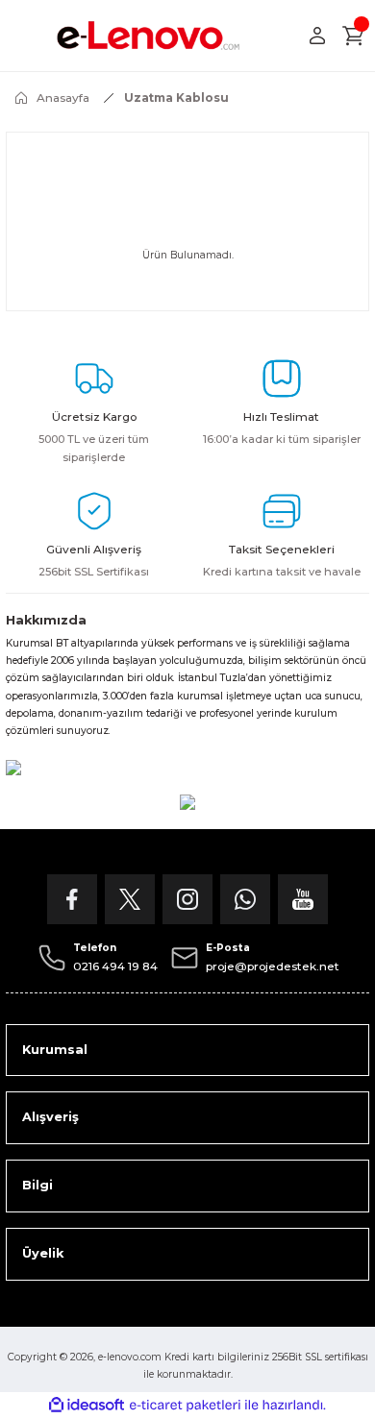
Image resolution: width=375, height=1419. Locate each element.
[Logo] (148, 35)
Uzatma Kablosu (176, 97)
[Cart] (353, 35)
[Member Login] (317, 35)
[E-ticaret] (185, 1405)
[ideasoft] (86, 1405)
